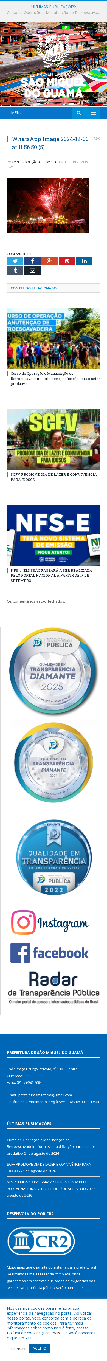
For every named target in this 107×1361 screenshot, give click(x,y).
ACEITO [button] (39, 1348)
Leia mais (51, 1332)
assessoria (44, 1274)
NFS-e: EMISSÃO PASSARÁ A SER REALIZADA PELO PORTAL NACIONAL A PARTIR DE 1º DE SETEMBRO (51, 575)
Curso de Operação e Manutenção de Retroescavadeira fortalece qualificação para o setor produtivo (55, 378)
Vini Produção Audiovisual (36, 162)
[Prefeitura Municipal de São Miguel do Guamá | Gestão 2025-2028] (53, 65)
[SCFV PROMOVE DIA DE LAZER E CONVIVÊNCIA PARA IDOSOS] (53, 439)
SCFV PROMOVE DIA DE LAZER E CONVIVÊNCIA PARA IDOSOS (55, 12)
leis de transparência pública (31, 1287)
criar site (40, 1267)
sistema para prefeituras (74, 1267)
